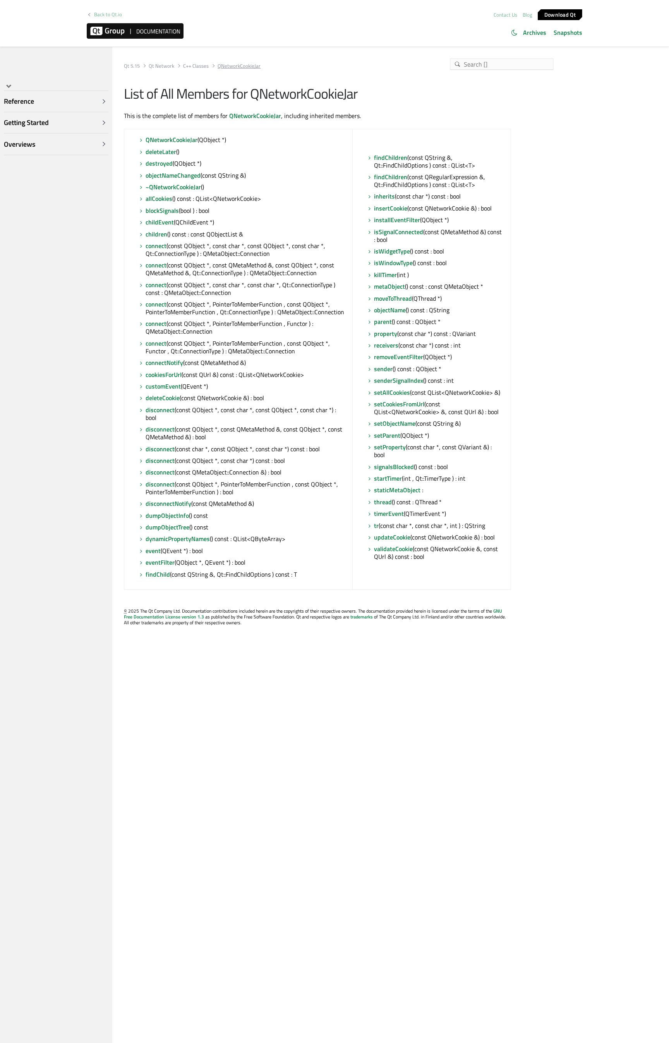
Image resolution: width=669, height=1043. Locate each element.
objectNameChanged (173, 175)
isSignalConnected (398, 231)
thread (383, 502)
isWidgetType (392, 251)
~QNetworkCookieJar (173, 187)
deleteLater (161, 151)
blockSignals (162, 210)
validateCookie (393, 548)
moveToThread (393, 298)
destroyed (159, 163)
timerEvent (389, 513)
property (385, 333)
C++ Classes (196, 66)
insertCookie (390, 208)
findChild (158, 574)
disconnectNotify (168, 503)
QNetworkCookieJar (255, 115)
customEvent (163, 386)
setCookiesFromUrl (399, 404)
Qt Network (161, 66)
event (153, 550)
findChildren (390, 157)
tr (376, 525)
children (156, 234)
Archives (534, 32)
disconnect (160, 409)
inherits (384, 196)
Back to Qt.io (108, 14)
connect (156, 245)
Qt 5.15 (132, 66)
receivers (386, 345)
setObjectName (394, 423)
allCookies (159, 198)
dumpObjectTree (167, 527)
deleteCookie (163, 397)
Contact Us (505, 15)
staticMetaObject (397, 490)
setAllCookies (392, 392)
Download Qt (560, 14)
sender (383, 368)
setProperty (390, 447)
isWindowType (393, 262)
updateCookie (392, 537)
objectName (390, 310)
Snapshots (568, 32)
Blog (527, 15)
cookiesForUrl (164, 374)
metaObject (389, 286)
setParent (387, 435)
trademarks (361, 616)
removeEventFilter (398, 356)
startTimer (388, 478)
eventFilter (160, 562)
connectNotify (164, 362)
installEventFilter (397, 219)
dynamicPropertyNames (178, 538)
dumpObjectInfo (167, 515)
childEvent (160, 222)
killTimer (385, 274)
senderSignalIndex (398, 380)
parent (383, 321)
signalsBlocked (394, 466)
